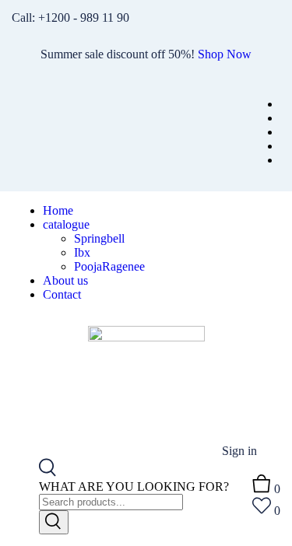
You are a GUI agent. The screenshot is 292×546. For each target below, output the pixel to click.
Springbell (99, 238)
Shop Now (225, 54)
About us (65, 280)
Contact (62, 294)
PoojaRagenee (109, 266)
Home (58, 210)
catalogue (66, 224)
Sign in (239, 450)
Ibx (82, 252)
